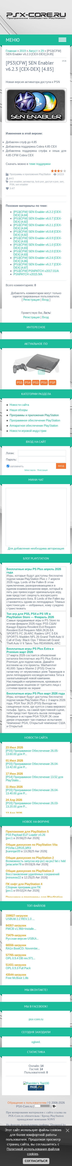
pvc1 (11, 178)
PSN (12, 184)
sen (62, 181)
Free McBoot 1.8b (17, 978)
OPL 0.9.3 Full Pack (18, 968)
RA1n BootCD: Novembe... (23, 948)
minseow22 (14, 877)
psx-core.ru (36, 1019)
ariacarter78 (14, 864)
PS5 (19, 382)
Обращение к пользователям (26, 1102)
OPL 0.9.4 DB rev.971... (20, 958)
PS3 (35, 382)
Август (33, 50)
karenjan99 (13, 851)
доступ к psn (52, 181)
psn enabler (16, 181)
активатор (28, 181)
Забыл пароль (30, 470)
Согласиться (36, 1161)
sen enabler (22, 184)
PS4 (27, 382)
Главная (11, 50)
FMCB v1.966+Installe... (21, 928)
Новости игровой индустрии (28, 430)
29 (42, 50)
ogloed (35, 1042)
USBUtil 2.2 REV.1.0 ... (20, 918)
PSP (52, 382)
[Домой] (36, 15)
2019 (23, 50)
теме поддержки (39, 163)
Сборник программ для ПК (23, 887)
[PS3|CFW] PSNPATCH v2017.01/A (36, 271)
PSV (44, 382)
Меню (13, 40)
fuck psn (39, 181)
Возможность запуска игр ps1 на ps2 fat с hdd (35, 861)
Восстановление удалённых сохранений (32, 874)
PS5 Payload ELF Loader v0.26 (25, 834)
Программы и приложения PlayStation (30, 174)
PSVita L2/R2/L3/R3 (18, 848)
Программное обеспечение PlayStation (35, 420)
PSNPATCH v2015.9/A (27, 274)
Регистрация (31, 299)
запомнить (17, 466)
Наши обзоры (19, 410)
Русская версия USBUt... (22, 938)
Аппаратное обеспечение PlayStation (34, 425)
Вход (45, 299)
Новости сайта (19, 404)
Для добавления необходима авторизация (36, 548)
